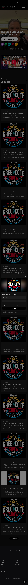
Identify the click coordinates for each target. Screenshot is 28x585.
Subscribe (14, 308)
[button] (25, 276)
